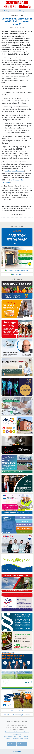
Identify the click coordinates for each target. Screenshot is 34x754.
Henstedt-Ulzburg (20, 10)
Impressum (17, 751)
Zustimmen (22, 744)
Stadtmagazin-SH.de (9, 10)
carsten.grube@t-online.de (14, 171)
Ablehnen (11, 744)
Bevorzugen (18, 214)
